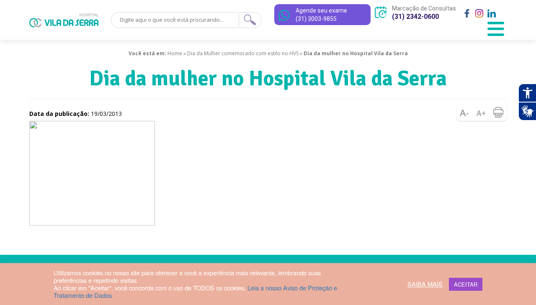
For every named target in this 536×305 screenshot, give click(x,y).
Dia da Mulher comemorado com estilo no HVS (243, 53)
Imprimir (498, 112)
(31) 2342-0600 (415, 17)
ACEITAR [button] (465, 284)
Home (175, 53)
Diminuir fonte (464, 112)
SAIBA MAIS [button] (425, 284)
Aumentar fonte (481, 112)
